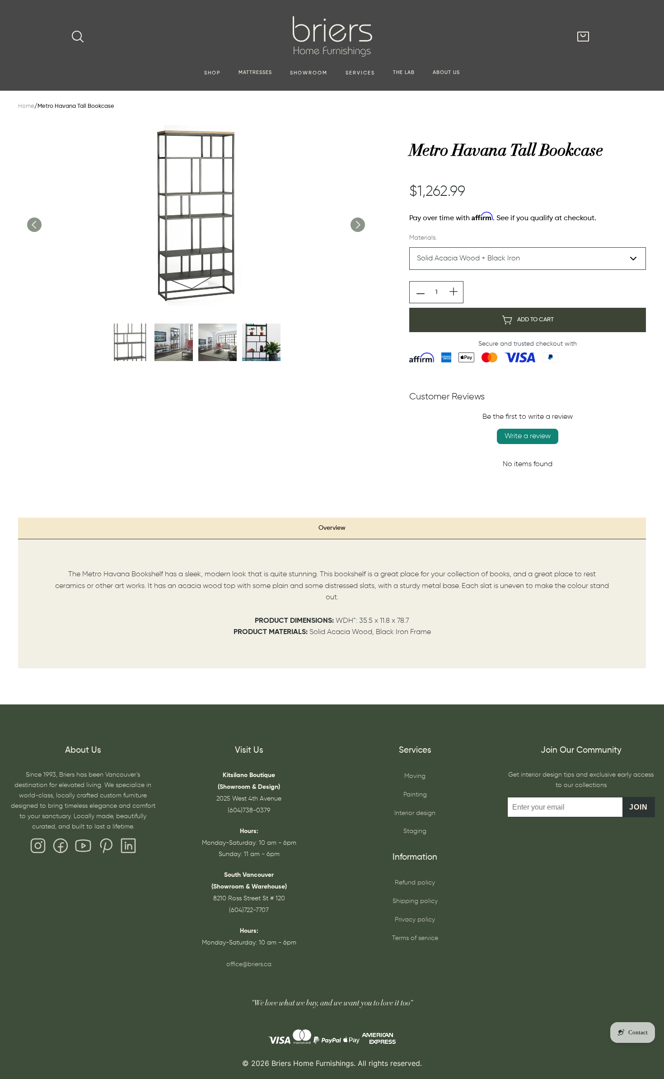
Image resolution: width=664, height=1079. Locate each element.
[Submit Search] (78, 36)
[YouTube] (83, 848)
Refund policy (415, 883)
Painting (415, 795)
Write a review (528, 436)
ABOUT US (446, 72)
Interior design (414, 813)
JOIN (638, 807)
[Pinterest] (106, 848)
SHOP (212, 73)
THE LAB (404, 72)
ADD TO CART (535, 320)
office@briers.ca (248, 964)
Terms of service (415, 938)
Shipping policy (415, 901)
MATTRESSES (255, 72)
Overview (332, 528)
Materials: (423, 238)
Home (26, 106)
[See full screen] (195, 215)
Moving (415, 776)
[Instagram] (38, 848)
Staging (414, 831)
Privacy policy (415, 920)
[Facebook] (60, 848)
